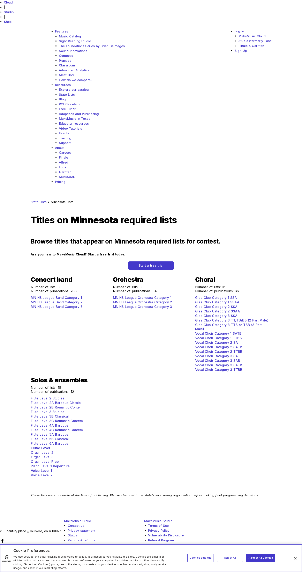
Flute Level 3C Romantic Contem (57, 421)
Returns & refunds (81, 540)
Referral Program (161, 540)
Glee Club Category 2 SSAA (217, 311)
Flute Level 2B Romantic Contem (57, 407)
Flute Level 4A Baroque (49, 425)
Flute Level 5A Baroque (49, 434)
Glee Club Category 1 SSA (216, 298)
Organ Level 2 (42, 452)
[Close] (295, 558)
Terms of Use (158, 526)
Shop (8, 22)
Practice (65, 61)
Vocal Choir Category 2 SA (216, 342)
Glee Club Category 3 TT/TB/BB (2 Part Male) (232, 320)
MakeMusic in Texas (74, 119)
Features (61, 31)
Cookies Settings (200, 557)
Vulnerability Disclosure (166, 535)
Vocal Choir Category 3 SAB (217, 361)
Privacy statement (81, 531)
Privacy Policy (159, 531)
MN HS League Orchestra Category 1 (142, 298)
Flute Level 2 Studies (47, 398)
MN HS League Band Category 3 (57, 307)
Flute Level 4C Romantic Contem (57, 430)
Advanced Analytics (74, 70)
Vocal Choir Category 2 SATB (218, 347)
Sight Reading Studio (75, 41)
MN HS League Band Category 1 (56, 298)
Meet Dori (66, 75)
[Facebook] (30, 540)
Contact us (76, 526)
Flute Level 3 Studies (47, 412)
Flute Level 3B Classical (50, 416)
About (59, 148)
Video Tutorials (70, 128)
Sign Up (241, 51)
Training (65, 138)
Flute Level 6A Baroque (49, 443)
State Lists (67, 94)
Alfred (63, 162)
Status (72, 535)
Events (64, 133)
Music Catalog (70, 36)
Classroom (67, 65)
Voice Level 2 (42, 475)
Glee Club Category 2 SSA (216, 307)
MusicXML (67, 177)
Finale (63, 157)
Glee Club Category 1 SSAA (217, 302)
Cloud (8, 2)
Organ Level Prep (45, 461)
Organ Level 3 (42, 457)
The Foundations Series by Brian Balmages (92, 46)
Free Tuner (67, 109)
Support (65, 143)
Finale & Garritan (251, 46)
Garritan (65, 172)
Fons (62, 167)
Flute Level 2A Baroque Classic (56, 403)
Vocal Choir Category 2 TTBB (218, 351)
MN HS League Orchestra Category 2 (142, 302)
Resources (63, 85)
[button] (151, 265)
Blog (62, 99)
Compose (66, 56)
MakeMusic (77, 521)
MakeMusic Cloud (252, 36)
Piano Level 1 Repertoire (50, 466)
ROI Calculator (70, 104)
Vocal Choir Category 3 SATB (218, 365)
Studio (9, 12)
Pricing (60, 182)
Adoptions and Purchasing (79, 114)
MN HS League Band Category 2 (57, 302)
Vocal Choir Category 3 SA (216, 356)
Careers (65, 152)
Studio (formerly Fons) (255, 41)
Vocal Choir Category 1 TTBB (218, 338)
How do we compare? (75, 80)
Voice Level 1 (41, 471)
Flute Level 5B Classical (50, 439)
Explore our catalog (74, 90)
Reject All (230, 557)
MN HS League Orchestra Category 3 (142, 307)
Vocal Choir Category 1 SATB (218, 333)
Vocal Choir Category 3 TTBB (218, 370)
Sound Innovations (73, 51)
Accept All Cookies (261, 557)
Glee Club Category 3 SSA (216, 316)
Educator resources (74, 123)
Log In (239, 31)
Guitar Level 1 (41, 448)
